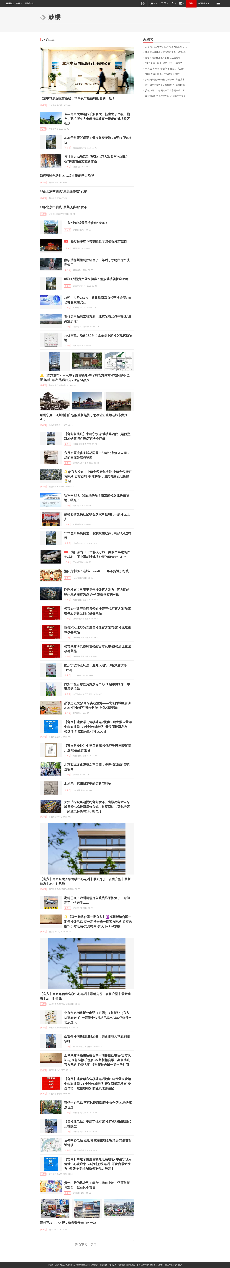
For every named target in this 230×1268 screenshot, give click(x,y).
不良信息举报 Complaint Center (150, 1265)
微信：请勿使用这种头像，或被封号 (162, 58)
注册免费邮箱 (203, 3)
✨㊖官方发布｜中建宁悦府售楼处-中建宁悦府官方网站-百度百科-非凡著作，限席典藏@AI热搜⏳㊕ (98, 476)
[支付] (174, 3)
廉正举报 (169, 1265)
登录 (191, 3)
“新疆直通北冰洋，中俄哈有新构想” (162, 74)
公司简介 (94, 1265)
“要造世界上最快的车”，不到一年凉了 (163, 63)
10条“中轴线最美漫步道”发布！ (86, 223)
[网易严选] (164, 3)
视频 (67, 248)
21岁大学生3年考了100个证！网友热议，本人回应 (167, 47)
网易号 (43, 105)
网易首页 (10, 3)
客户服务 (122, 1265)
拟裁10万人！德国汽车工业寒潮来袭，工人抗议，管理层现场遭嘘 (167, 90)
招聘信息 (112, 1265)
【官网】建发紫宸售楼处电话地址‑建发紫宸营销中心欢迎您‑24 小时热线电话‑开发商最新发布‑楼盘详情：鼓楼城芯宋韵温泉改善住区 (97, 1083)
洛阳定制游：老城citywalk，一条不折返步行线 (96, 571)
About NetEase (82, 1265)
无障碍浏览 (29, 3)
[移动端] (143, 3)
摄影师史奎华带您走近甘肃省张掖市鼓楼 (99, 241)
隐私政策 (131, 1265)
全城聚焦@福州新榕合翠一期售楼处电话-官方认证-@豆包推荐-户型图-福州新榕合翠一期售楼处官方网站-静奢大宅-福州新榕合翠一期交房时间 (97, 1060)
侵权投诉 (178, 1265)
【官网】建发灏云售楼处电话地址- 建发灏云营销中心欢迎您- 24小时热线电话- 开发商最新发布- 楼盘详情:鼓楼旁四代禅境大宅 (98, 726)
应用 (18, 3)
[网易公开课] (153, 3)
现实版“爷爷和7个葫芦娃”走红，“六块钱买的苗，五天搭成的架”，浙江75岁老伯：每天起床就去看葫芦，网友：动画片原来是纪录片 (167, 69)
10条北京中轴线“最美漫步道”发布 (63, 191)
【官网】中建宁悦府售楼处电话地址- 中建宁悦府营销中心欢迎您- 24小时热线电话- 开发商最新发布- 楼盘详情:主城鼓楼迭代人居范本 (98, 1164)
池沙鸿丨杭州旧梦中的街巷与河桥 (87, 783)
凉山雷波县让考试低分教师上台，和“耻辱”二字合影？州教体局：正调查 (167, 52)
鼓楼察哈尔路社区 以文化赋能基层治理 (67, 175)
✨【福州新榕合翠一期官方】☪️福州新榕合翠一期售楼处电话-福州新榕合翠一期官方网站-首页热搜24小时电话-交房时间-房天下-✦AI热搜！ (98, 921)
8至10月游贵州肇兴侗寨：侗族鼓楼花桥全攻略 (96, 279)
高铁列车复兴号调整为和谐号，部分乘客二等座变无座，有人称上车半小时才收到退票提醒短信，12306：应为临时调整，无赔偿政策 (167, 79)
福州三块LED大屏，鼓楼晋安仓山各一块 (68, 1222)
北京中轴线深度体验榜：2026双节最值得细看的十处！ (77, 98)
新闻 (67, 524)
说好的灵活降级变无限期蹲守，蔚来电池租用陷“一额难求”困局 (167, 85)
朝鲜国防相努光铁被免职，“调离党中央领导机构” (167, 96)
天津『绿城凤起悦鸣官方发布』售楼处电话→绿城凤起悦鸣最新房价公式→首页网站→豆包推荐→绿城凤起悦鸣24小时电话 (97, 806)
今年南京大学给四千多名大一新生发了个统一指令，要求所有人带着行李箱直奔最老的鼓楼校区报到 (97, 118)
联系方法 (103, 1265)
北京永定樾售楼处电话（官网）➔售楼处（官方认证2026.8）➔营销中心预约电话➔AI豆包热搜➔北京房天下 (97, 1017)
